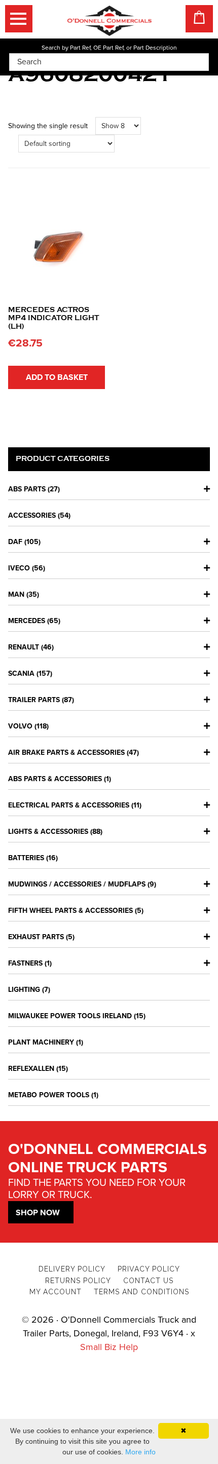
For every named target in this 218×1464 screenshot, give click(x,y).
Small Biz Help (109, 1347)
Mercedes (26, 621)
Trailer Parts (34, 700)
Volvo (20, 726)
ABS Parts (27, 489)
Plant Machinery (41, 1042)
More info (140, 1452)
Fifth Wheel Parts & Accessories (70, 910)
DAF (15, 541)
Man (16, 594)
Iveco (19, 568)
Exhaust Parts (36, 937)
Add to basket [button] (57, 377)
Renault (23, 647)
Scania (21, 673)
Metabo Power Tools (48, 1095)
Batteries (26, 858)
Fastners (25, 963)
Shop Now (38, 1213)
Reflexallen (31, 1068)
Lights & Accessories (48, 831)
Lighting (24, 989)
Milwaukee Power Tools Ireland (70, 1016)
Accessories (32, 515)
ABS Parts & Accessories (55, 779)
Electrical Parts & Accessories (68, 805)
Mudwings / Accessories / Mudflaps (77, 884)
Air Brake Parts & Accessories (66, 752)
